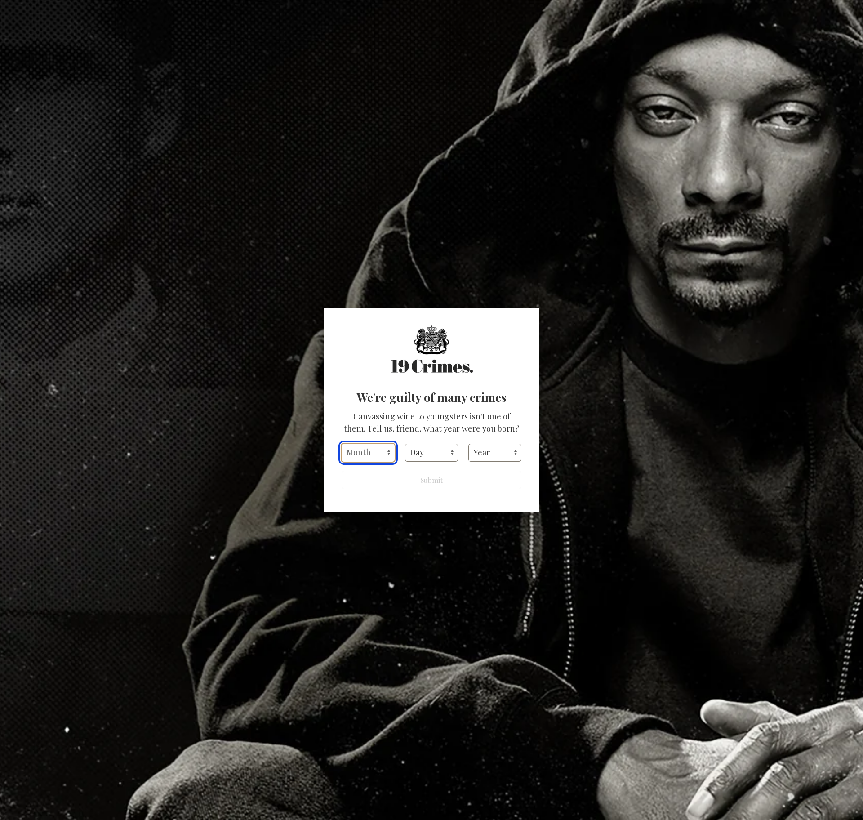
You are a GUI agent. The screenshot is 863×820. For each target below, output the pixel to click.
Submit (431, 480)
